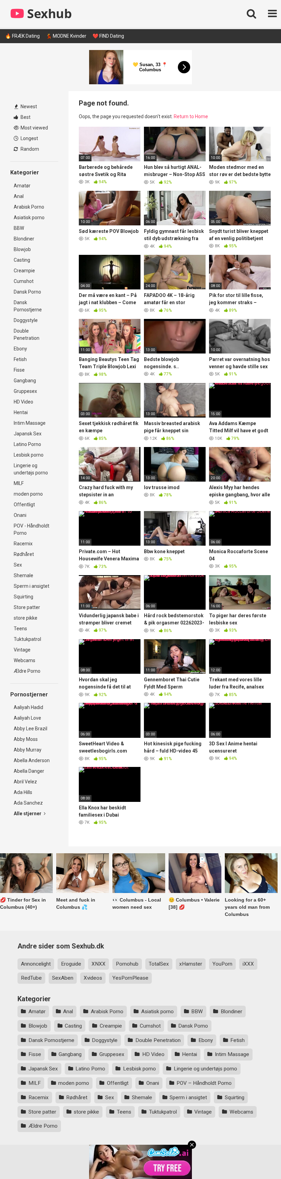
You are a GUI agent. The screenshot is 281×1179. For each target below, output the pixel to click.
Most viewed (34, 128)
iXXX (248, 964)
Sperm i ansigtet (31, 586)
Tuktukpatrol (27, 639)
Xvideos (93, 978)
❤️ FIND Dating (108, 36)
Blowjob (22, 249)
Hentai (21, 412)
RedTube (31, 978)
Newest (28, 106)
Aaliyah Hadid (28, 707)
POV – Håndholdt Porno (204, 1083)
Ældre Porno (27, 671)
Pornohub (127, 964)
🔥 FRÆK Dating (22, 36)
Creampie (24, 270)
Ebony (20, 348)
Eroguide (71, 964)
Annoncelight (36, 964)
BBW (19, 228)
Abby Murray (27, 750)
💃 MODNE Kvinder (66, 36)
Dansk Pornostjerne (28, 306)
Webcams (24, 660)
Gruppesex (25, 391)
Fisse (19, 370)
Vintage (22, 650)
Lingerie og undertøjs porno (31, 469)
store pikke (25, 618)
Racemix (23, 543)
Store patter (27, 607)
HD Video (23, 402)
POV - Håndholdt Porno (31, 529)
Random (29, 149)
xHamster (190, 964)
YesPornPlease (130, 978)
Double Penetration (26, 334)
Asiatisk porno (29, 217)
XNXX (98, 964)
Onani (20, 515)
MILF (19, 483)
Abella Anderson (32, 760)
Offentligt (24, 504)
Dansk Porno (27, 292)
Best (25, 117)
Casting (22, 260)
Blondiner (24, 238)
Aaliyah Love (27, 718)
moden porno (28, 494)
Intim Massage (30, 423)
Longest (29, 138)
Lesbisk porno (29, 455)
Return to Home (191, 116)
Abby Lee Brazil (30, 728)
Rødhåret (24, 554)
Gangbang (25, 380)
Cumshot (24, 281)
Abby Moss (26, 739)
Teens (20, 628)
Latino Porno (27, 444)
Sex (18, 565)
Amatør (22, 185)
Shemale (23, 575)
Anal (19, 196)
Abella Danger (29, 771)
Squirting (23, 596)
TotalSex (159, 964)
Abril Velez (25, 781)
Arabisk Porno (29, 207)
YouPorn (222, 964)
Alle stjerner (28, 813)
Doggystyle (26, 320)
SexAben (62, 978)
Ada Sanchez (28, 803)
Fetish (20, 359)
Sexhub (48, 13)
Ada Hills (23, 792)
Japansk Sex (27, 433)
